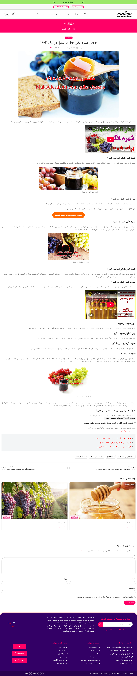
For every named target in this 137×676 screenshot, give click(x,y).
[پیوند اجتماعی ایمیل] (41, 673)
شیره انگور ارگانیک (96, 457)
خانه (73, 29)
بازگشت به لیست (69, 468)
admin (73, 48)
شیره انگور (110, 457)
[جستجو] (13, 14)
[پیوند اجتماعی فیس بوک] (44, 673)
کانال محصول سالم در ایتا (77, 7)
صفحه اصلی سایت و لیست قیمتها (68, 215)
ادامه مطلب (130, 527)
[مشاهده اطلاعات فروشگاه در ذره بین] (9, 624)
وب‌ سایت (132, 588)
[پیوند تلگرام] (26, 673)
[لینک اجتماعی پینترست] (37, 673)
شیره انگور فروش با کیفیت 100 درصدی (115, 442)
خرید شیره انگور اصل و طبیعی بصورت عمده (113, 438)
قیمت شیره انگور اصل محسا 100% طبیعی (114, 446)
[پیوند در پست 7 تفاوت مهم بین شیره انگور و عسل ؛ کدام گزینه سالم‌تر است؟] (102, 500)
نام (133, 579)
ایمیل (64, 579)
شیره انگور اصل (80, 457)
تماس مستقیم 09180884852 (60, 7)
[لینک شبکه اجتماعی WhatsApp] (30, 673)
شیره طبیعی (66, 29)
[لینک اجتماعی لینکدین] (34, 673)
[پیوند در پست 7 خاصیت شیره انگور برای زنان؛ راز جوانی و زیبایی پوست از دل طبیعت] (34, 500)
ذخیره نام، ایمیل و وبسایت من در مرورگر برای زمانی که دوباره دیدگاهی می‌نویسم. (105, 597)
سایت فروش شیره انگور (125, 457)
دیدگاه (132, 555)
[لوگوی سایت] (124, 14)
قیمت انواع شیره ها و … (127, 431)
